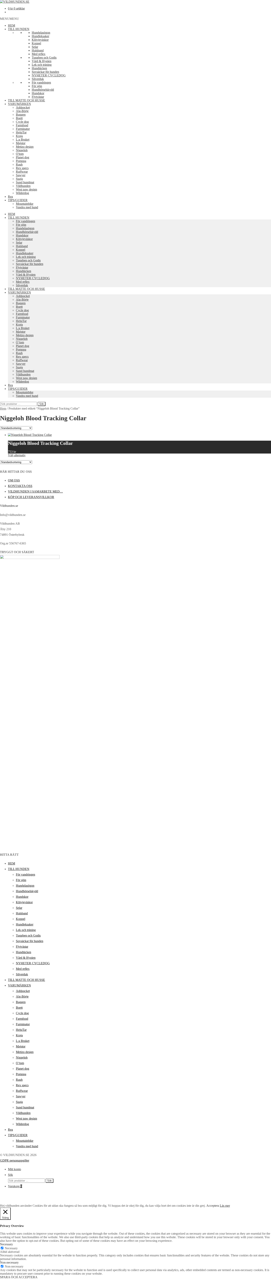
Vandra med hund (27, 207)
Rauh (19, 164)
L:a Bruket (22, 139)
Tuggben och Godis (44, 57)
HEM (11, 25)
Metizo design (25, 146)
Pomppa (21, 161)
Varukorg (15, 1186)
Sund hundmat (25, 182)
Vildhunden (23, 186)
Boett (19, 118)
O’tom (20, 342)
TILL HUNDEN (18, 29)
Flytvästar (38, 96)
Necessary (11, 1248)
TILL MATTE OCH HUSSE (26, 100)
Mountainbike (24, 203)
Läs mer (225, 1205)
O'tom (20, 153)
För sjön (37, 86)
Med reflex (38, 54)
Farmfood (22, 125)
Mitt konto (14, 1169)
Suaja (19, 178)
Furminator (23, 129)
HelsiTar (21, 132)
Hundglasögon (41, 32)
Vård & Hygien (41, 61)
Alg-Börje (22, 111)
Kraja (19, 136)
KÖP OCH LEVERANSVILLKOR (31, 497)
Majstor (20, 143)
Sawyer (20, 175)
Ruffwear (22, 171)
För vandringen (41, 82)
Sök (41, 403)
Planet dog (22, 157)
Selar (35, 47)
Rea (10, 196)
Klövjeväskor (40, 39)
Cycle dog (22, 121)
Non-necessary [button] (9, 1262)
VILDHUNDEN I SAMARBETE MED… (35, 491)
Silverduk (38, 79)
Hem (3, 408)
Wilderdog (22, 193)
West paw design (26, 189)
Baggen (21, 114)
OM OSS (14, 480)
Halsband (38, 50)
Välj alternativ (17, 455)
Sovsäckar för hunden (45, 71)
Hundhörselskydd (43, 89)
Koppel (36, 43)
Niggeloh (22, 150)
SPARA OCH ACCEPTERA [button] (18, 1277)
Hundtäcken (39, 68)
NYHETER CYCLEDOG (49, 75)
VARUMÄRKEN (19, 104)
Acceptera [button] (212, 1205)
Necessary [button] (6, 1244)
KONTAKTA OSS (20, 486)
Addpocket (23, 107)
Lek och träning (42, 64)
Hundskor (38, 93)
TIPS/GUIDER (18, 200)
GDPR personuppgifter (14, 1160)
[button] (9, 18)
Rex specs (22, 168)
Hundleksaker (40, 36)
